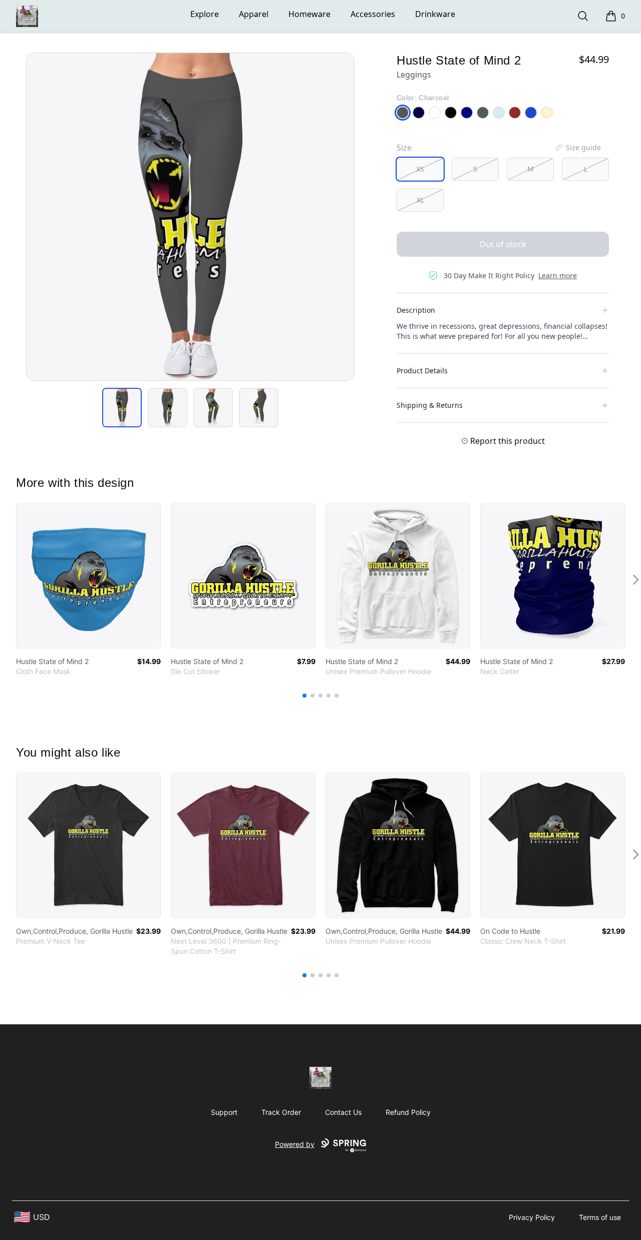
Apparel (253, 14)
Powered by (294, 1144)
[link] (88, 575)
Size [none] (404, 147)
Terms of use (600, 1217)
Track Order (281, 1112)
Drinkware (435, 14)
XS (420, 169)
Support (224, 1112)
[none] (577, 148)
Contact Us (343, 1112)
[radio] (420, 169)
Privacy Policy (532, 1217)
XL (420, 200)
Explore (204, 14)
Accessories (373, 14)
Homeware (309, 14)
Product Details (422, 370)
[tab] (122, 407)
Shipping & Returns (430, 405)
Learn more (557, 275)
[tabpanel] (190, 217)
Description (416, 310)
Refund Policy (408, 1112)
